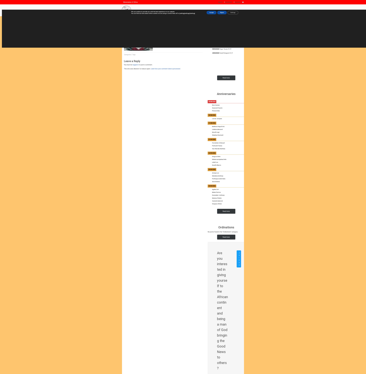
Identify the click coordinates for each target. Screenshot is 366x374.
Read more (226, 78)
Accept (211, 12)
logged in (136, 65)
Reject (222, 12)
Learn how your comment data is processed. (165, 69)
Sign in (220, 2)
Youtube (237, 2)
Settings (232, 12)
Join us (239, 259)
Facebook (228, 2)
